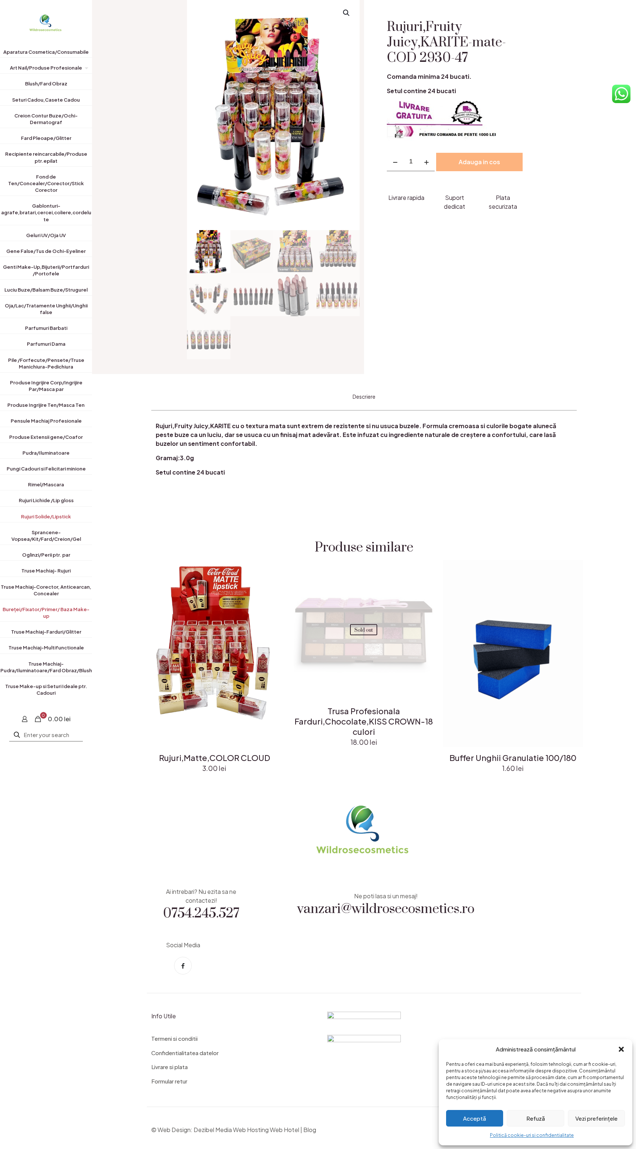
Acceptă (474, 1118)
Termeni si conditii (174, 1038)
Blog (309, 1130)
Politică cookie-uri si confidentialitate (532, 1135)
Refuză (535, 1118)
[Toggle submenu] (85, 69)
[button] (621, 1049)
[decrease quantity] (395, 161)
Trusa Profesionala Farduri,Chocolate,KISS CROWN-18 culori (363, 721)
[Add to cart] (274, 570)
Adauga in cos (479, 162)
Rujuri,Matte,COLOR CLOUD (214, 758)
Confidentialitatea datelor (185, 1052)
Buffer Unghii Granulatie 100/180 (512, 758)
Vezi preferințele (596, 1118)
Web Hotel (284, 1130)
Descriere (364, 396)
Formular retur (169, 1081)
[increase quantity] (426, 161)
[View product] (274, 586)
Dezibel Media (213, 1130)
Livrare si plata (169, 1066)
